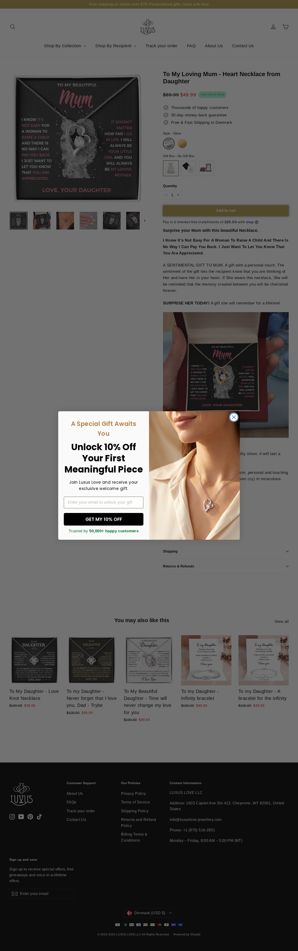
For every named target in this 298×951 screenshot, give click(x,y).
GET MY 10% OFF (103, 519)
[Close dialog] (234, 417)
